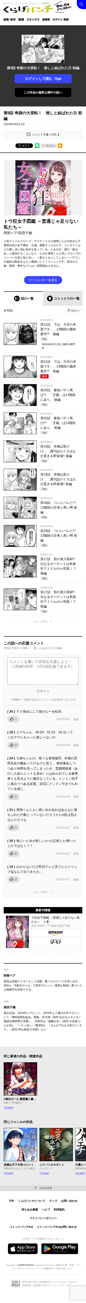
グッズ (53, 1200)
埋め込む (51, 145)
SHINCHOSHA (25, 1265)
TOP (11, 1200)
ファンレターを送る (43, 280)
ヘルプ (46, 1209)
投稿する (43, 691)
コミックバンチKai (21, 1226)
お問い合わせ (69, 1200)
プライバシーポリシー (43, 1218)
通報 (76, 719)
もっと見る (41, 621)
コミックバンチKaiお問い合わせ (57, 1226)
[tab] (23, 298)
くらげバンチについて (31, 1200)
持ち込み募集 (30, 1209)
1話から (75, 310)
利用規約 (59, 1209)
